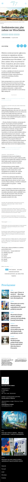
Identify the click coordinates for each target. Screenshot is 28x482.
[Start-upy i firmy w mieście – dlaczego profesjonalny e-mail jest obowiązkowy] (5, 294)
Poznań (12, 336)
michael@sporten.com (6, 406)
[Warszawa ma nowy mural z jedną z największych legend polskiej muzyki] (5, 305)
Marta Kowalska (6, 37)
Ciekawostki (4, 34)
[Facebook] (18, 45)
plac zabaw (19, 269)
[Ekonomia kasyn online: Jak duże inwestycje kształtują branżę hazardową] (5, 316)
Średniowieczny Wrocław (14, 271)
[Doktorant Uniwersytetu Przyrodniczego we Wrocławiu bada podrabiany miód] (5, 327)
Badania (12, 323)
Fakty (12, 290)
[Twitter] (21, 45)
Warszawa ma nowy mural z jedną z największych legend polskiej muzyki (18, 306)
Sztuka (12, 301)
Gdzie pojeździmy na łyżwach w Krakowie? (21, 360)
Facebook (7, 106)
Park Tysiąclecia (12, 269)
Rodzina (11, 34)
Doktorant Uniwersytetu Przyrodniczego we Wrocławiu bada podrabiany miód (17, 329)
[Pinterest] (25, 45)
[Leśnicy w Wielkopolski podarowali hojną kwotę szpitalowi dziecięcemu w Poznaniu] (5, 340)
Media (12, 312)
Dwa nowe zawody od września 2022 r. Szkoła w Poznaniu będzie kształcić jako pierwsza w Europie (7, 362)
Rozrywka (17, 34)
